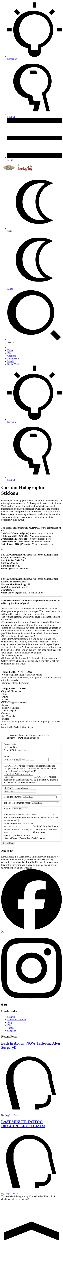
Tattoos (10, 1028)
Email (6, 756)
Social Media (13, 364)
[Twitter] (2, 932)
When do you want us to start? (18, 823)
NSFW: (7, 808)
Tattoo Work (13, 358)
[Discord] (5, 1005)
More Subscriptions (16, 1019)
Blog (9, 1025)
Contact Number (12, 759)
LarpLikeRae (11, 1115)
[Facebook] (31, 929)
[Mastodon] (2, 1005)
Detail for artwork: (13, 797)
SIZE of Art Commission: (16, 788)
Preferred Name (11, 747)
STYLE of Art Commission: (17, 774)
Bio (9, 353)
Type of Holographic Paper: (17, 802)
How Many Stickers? (14, 814)
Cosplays (11, 356)
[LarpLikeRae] (16, 170)
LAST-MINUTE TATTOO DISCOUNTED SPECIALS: (23, 1124)
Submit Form (8, 843)
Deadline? (37, 826)
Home (10, 350)
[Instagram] (31, 1002)
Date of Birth (10, 750)
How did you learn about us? (18, 835)
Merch (10, 361)
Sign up (11, 1016)
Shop (9, 1022)
